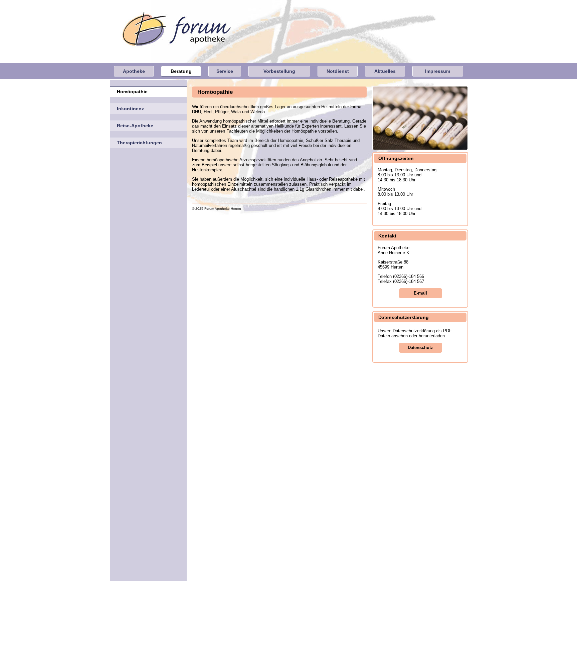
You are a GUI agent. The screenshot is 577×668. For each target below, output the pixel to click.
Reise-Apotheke (135, 125)
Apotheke (134, 71)
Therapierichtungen (139, 142)
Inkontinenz (130, 108)
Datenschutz (420, 347)
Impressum (437, 71)
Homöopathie (132, 91)
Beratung (181, 71)
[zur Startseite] (246, 381)
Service (224, 71)
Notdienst (338, 71)
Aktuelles (385, 71)
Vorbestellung (279, 71)
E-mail (420, 293)
